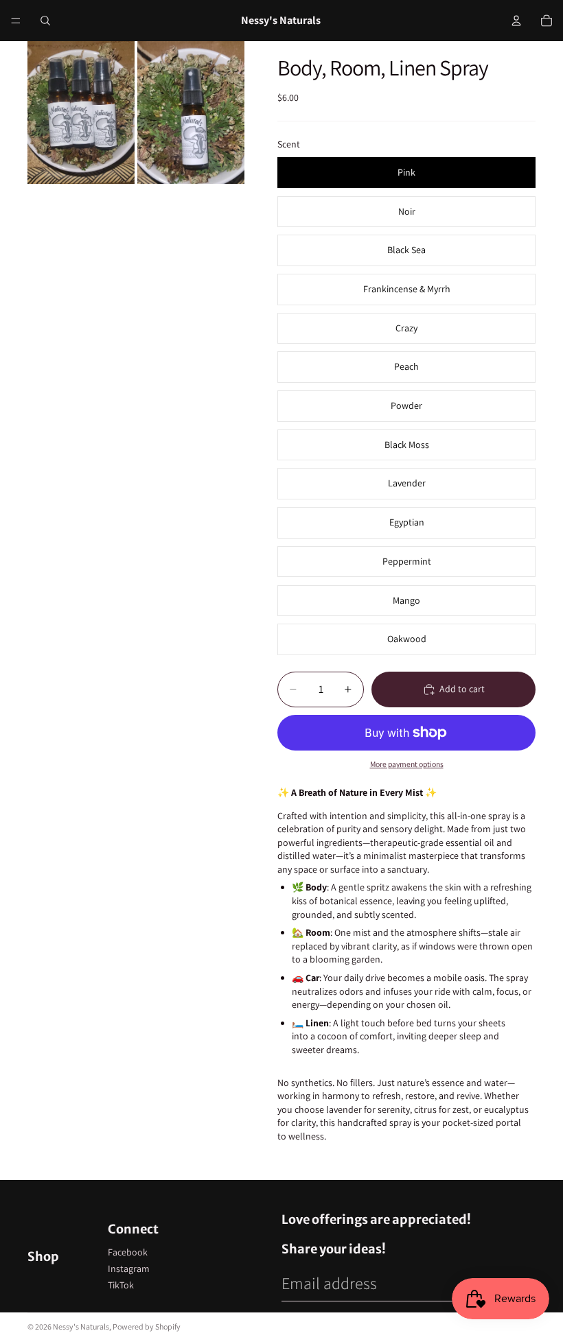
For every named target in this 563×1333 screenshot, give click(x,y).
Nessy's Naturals (81, 1326)
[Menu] (16, 20)
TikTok (121, 1285)
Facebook (128, 1252)
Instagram (129, 1268)
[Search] (45, 20)
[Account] (516, 20)
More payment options (407, 764)
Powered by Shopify (147, 1326)
